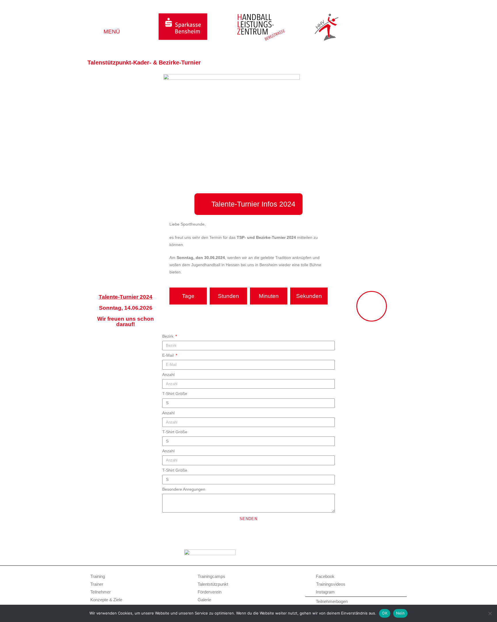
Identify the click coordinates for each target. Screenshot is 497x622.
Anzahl (168, 374)
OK (384, 613)
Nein (400, 613)
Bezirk (168, 336)
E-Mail (168, 355)
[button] (112, 24)
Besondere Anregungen (183, 489)
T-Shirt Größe (174, 393)
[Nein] (490, 613)
